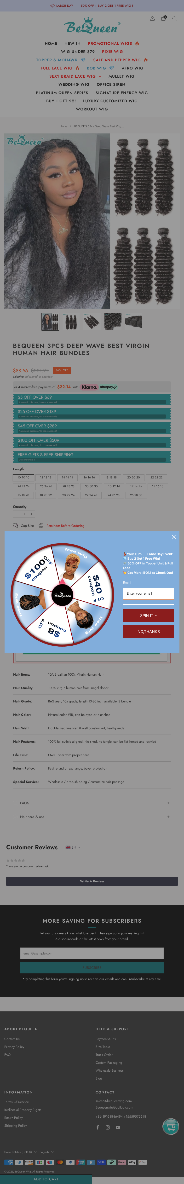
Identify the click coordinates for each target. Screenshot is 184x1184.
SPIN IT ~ (148, 615)
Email (127, 583)
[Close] (173, 537)
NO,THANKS (149, 631)
